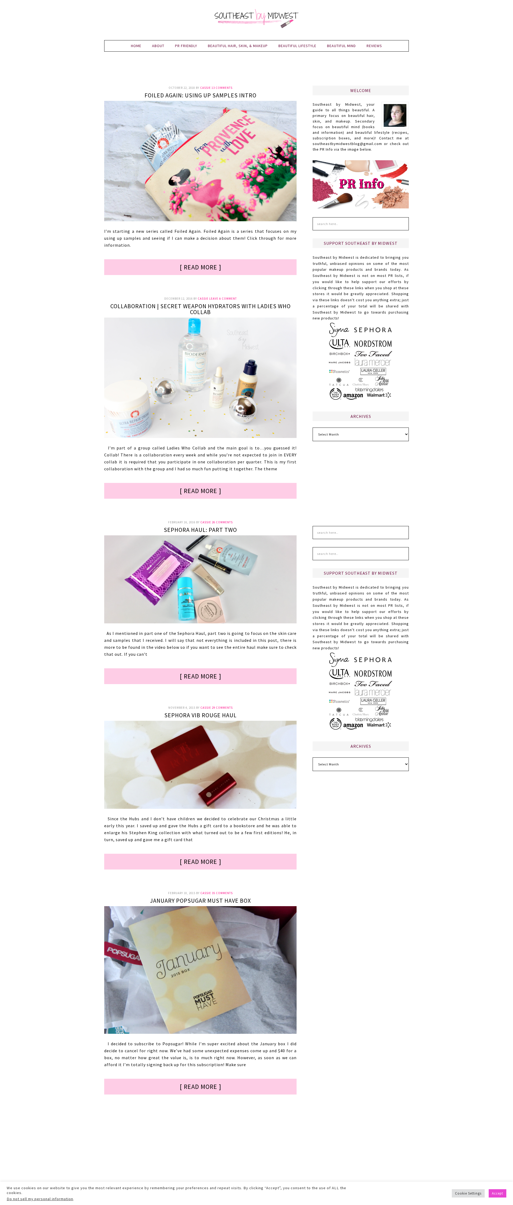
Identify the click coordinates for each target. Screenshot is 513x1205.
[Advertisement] (256, 72)
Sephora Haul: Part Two (200, 529)
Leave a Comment (223, 298)
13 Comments (222, 88)
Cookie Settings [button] (468, 1193)
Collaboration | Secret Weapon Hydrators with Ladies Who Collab (200, 309)
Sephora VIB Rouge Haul (200, 715)
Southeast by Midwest (256, 18)
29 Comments (222, 708)
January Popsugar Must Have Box (200, 900)
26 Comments (222, 522)
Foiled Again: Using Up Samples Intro (200, 95)
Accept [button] (497, 1193)
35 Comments (222, 893)
